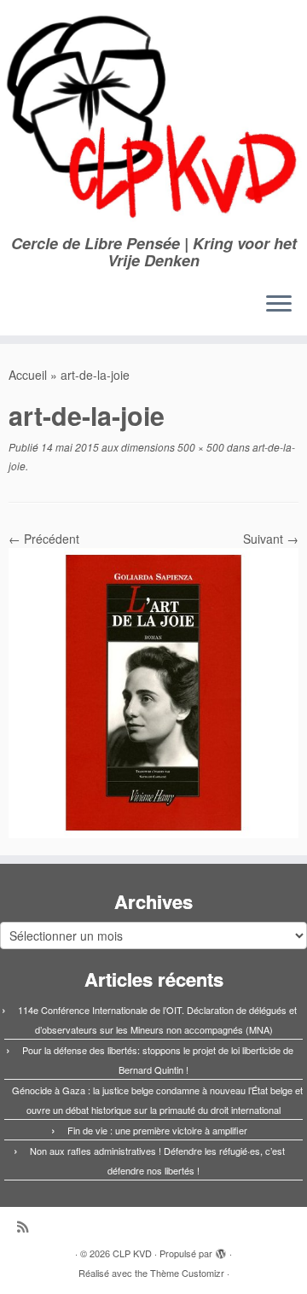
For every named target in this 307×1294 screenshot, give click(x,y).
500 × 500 (199, 447)
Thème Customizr (187, 1272)
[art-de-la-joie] (153, 691)
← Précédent (44, 538)
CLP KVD (132, 1253)
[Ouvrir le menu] (279, 305)
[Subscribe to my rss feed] (27, 1226)
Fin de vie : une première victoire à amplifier (157, 1130)
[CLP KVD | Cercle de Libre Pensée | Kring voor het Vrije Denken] (153, 117)
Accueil (28, 374)
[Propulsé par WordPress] (221, 1250)
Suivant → (270, 538)
